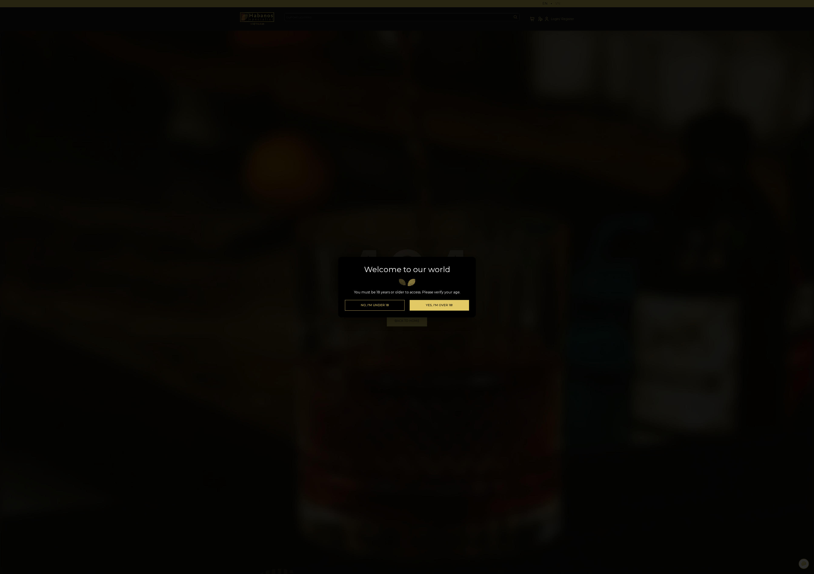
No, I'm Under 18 (375, 305)
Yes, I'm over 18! (439, 305)
